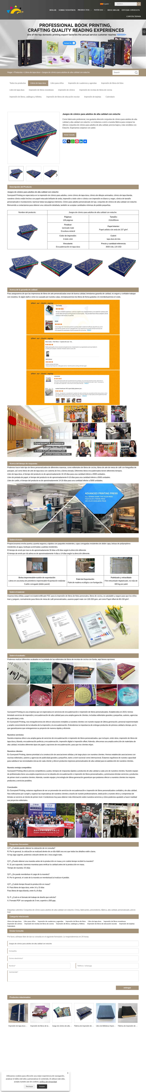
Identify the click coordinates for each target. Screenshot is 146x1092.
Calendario (11, 926)
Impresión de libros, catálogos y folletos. (70, 924)
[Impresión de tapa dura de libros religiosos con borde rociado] (18, 1012)
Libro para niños (29, 921)
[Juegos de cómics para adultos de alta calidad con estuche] (16, 173)
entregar (127, 988)
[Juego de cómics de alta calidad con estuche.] (62, 1012)
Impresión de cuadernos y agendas (50, 921)
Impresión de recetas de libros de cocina (39, 924)
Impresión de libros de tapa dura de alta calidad (40, 1026)
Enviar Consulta (69, 135)
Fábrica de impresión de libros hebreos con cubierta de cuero (84, 1026)
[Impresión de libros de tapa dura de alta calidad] (40, 1012)
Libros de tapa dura (32, 72)
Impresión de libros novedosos (115, 921)
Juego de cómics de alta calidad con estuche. (62, 1026)
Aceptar (42, 1086)
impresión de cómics (14, 924)
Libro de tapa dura (94, 921)
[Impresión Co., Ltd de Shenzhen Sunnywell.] (15, 9)
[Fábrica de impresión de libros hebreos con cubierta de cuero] (84, 1012)
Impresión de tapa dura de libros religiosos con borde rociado (18, 1026)
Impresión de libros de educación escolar (102, 924)
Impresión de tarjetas (126, 924)
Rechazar (29, 1086)
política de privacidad (48, 1082)
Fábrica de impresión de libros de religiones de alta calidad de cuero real (128, 1026)
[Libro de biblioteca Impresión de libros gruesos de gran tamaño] (106, 1012)
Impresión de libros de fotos (76, 921)
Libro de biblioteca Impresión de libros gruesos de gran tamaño (106, 1026)
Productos (18, 72)
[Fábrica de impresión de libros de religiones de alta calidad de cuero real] (128, 1012)
